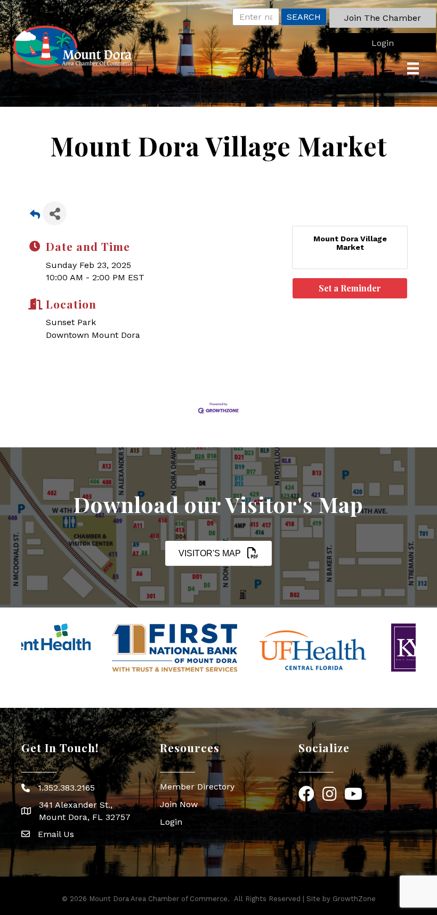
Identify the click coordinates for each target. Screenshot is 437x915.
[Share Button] (55, 213)
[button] (382, 18)
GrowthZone (354, 899)
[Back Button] (35, 216)
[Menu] (413, 68)
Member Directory (197, 787)
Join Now (179, 804)
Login (171, 822)
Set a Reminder (350, 288)
